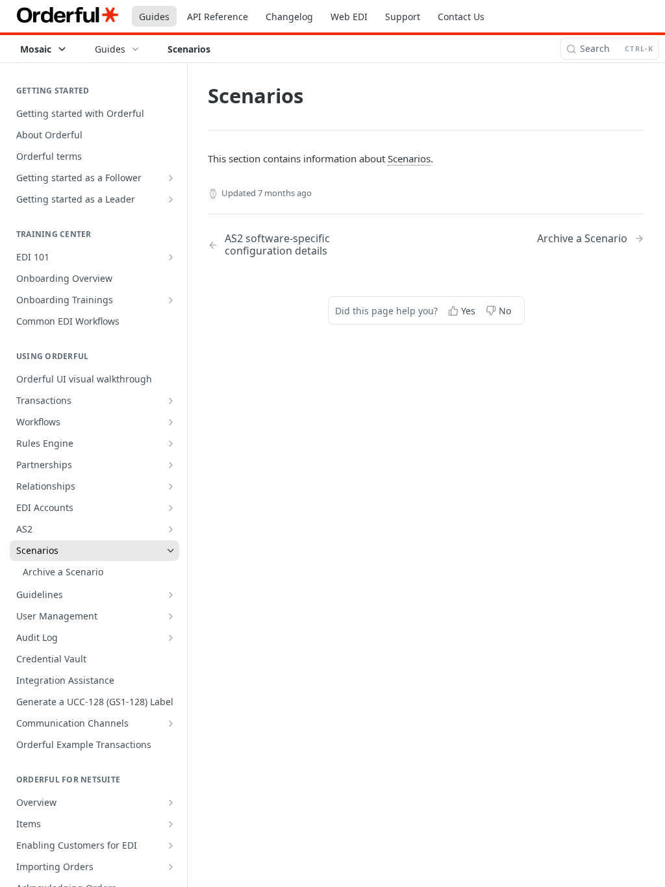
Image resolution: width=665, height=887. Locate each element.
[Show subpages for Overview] (171, 802)
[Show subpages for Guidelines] (171, 595)
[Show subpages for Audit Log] (171, 637)
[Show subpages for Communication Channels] (171, 723)
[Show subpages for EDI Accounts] (171, 508)
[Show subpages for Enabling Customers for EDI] (171, 845)
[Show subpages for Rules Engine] (171, 443)
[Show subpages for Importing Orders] (171, 867)
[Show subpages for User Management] (171, 616)
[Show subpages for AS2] (171, 529)
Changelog (289, 16)
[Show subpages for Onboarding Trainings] (171, 300)
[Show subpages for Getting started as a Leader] (171, 199)
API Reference (217, 16)
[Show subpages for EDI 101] (171, 257)
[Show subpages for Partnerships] (171, 465)
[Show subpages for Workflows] (171, 422)
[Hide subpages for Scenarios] (171, 550)
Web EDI (349, 16)
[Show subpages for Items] (171, 824)
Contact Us (461, 16)
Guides (154, 16)
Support (402, 16)
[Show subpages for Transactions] (171, 400)
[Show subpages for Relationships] (171, 486)
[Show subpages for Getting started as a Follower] (171, 178)
